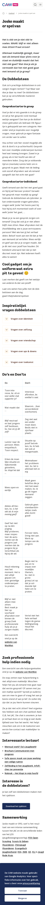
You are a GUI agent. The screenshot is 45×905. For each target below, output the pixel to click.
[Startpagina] (3, 13)
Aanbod (11, 13)
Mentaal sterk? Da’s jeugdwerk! (20, 746)
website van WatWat (26, 671)
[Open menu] (40, 4)
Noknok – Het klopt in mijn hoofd (21, 773)
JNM (25, 852)
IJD (29, 852)
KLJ (33, 852)
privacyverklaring (31, 883)
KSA (19, 852)
